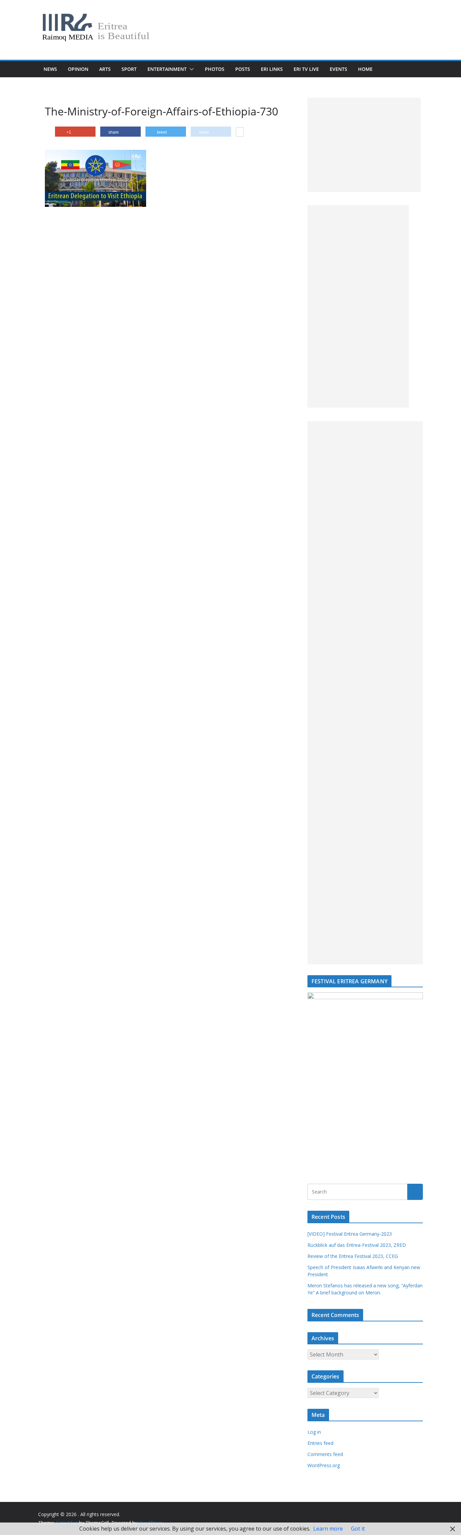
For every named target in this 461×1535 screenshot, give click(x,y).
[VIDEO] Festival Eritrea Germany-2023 (349, 1234)
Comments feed (325, 1454)
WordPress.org (323, 1465)
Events (338, 69)
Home (365, 69)
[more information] (239, 133)
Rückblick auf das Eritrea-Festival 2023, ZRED (356, 1245)
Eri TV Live (306, 69)
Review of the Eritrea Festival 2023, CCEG (352, 1256)
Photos (214, 69)
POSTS (242, 69)
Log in (314, 1432)
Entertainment (167, 69)
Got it (358, 1528)
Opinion (78, 69)
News (50, 69)
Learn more (328, 1528)
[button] (190, 69)
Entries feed (320, 1443)
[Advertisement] (364, 145)
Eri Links (272, 69)
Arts (105, 69)
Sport (129, 69)
